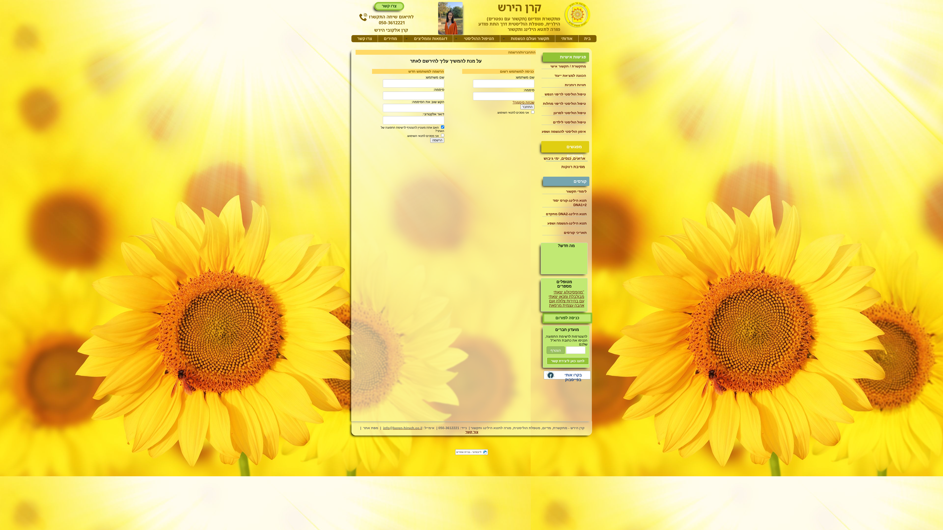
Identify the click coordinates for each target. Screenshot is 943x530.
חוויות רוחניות (575, 85)
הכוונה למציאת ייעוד (570, 76)
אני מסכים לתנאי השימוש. (513, 112)
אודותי (566, 39)
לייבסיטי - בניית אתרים (469, 452)
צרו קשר (389, 6)
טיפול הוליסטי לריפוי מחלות (564, 104)
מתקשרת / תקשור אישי (568, 66)
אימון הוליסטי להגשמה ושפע (564, 131)
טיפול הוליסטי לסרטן (570, 113)
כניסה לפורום (567, 318)
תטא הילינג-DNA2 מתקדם (566, 214)
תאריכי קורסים (575, 233)
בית (587, 39)
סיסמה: (528, 90)
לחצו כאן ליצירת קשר (567, 361)
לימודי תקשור (576, 191)
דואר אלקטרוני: (433, 114)
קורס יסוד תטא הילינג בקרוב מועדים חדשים (563, 255)
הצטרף (556, 350)
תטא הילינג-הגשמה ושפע (567, 223)
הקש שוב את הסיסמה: (427, 102)
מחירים (390, 39)
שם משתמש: (524, 77)
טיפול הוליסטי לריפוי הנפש (565, 94)
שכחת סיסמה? (523, 102)
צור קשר (471, 432)
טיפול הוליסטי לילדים (569, 122)
